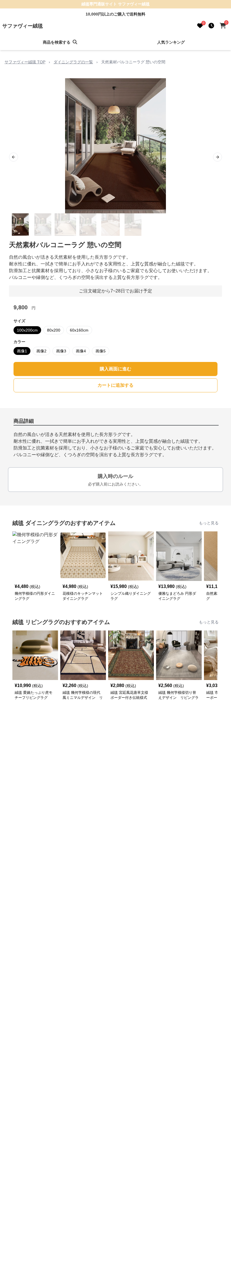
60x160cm (79, 330)
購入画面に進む (115, 368)
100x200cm (27, 330)
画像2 (41, 351)
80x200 (53, 330)
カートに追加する (115, 385)
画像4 (81, 351)
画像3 (61, 351)
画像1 (22, 351)
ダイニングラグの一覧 (73, 62)
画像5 (100, 351)
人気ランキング (171, 42)
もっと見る (209, 523)
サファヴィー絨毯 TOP (25, 62)
